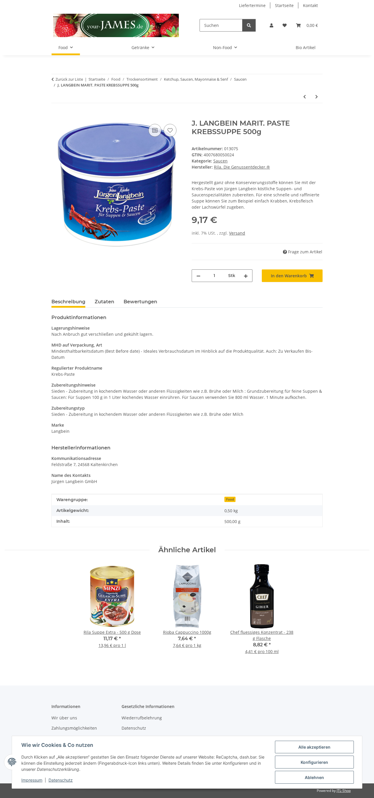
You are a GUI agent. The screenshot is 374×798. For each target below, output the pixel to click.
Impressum (31, 780)
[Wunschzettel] (284, 25)
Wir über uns (64, 718)
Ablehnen (314, 777)
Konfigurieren (314, 762)
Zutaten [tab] (104, 301)
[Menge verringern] (198, 276)
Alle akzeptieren (314, 747)
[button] (271, 25)
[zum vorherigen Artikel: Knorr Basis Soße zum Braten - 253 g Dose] (305, 96)
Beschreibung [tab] (68, 301)
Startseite (284, 5)
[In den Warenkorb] (56, 116)
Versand (237, 233)
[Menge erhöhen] (245, 276)
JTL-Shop (344, 790)
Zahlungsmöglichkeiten (74, 728)
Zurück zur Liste (69, 79)
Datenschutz (61, 780)
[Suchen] (249, 25)
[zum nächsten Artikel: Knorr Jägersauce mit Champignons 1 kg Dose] (317, 96)
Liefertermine (252, 5)
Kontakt (310, 5)
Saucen (220, 161)
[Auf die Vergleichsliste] (154, 130)
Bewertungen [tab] (140, 301)
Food (230, 499)
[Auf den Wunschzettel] (170, 130)
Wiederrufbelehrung (142, 718)
